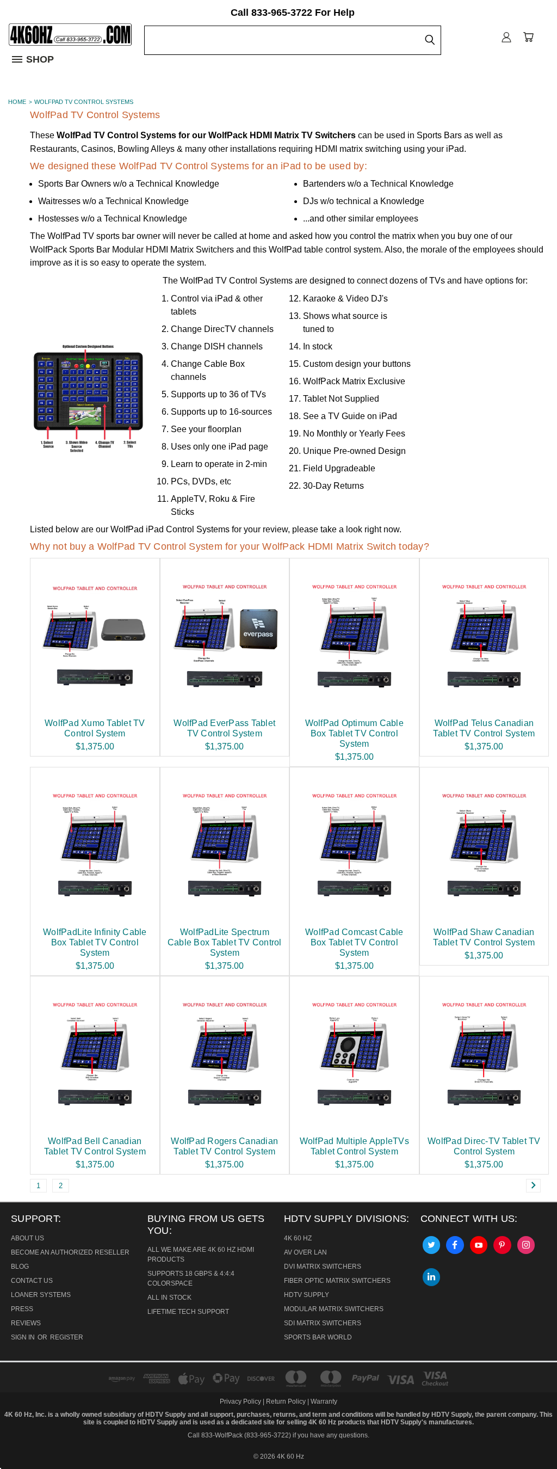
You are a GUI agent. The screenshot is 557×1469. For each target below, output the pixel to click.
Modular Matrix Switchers (333, 1309)
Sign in (23, 1337)
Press (22, 1309)
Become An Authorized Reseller (70, 1252)
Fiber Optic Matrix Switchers (337, 1280)
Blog (20, 1266)
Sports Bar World (318, 1337)
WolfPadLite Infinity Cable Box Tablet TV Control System (95, 942)
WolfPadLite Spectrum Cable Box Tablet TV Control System (225, 942)
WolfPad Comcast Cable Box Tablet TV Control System (354, 942)
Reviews (26, 1323)
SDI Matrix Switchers (322, 1323)
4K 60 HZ (298, 1238)
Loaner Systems (41, 1295)
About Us (27, 1238)
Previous (20, 1434)
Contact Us (32, 1280)
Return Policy (286, 1401)
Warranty (324, 1401)
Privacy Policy (241, 1401)
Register (66, 1337)
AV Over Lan (305, 1252)
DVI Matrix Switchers (322, 1266)
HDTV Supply (306, 1295)
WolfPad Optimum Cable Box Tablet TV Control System (354, 733)
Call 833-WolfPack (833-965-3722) (239, 1435)
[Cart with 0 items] (528, 36)
